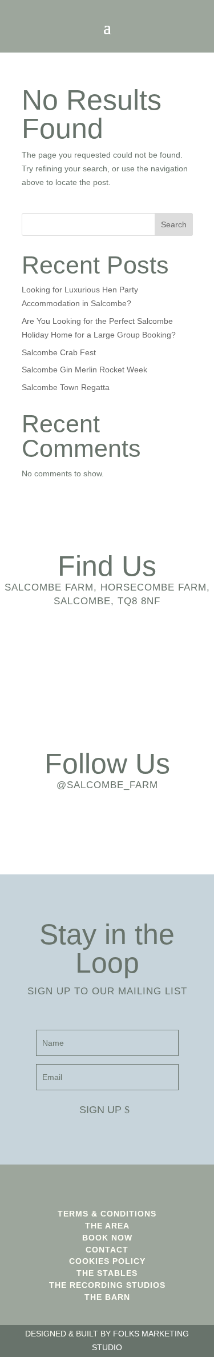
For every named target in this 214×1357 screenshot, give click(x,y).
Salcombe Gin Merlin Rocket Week (84, 369)
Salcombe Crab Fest (59, 352)
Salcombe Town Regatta (66, 387)
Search (174, 224)
